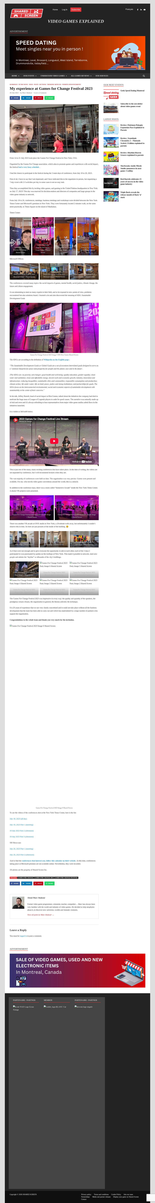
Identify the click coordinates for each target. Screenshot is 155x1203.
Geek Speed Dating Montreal (132, 91)
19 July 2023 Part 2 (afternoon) (22, 831)
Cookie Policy (116, 1194)
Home (55, 10)
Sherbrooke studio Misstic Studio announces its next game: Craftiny (131, 168)
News (31, 84)
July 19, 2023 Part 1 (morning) (21, 825)
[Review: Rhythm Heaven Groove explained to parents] (111, 153)
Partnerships (85, 1197)
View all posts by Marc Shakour (40, 915)
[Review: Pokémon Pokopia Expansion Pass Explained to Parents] (111, 125)
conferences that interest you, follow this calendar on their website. (49, 861)
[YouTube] (144, 9)
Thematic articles (54, 84)
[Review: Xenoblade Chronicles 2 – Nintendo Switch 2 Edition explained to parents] (111, 138)
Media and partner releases (101, 1197)
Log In (64, 10)
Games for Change (25, 878)
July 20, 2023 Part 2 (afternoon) (22, 855)
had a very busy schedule (28, 167)
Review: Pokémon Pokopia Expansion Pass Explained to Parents (132, 127)
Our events (28, 76)
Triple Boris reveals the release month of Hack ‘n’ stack (130, 194)
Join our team (128, 1194)
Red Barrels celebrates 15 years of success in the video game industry (131, 181)
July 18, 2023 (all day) (18, 819)
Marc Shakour (27, 93)
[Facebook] (137, 9)
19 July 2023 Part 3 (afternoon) (22, 837)
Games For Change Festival (66, 878)
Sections (42, 84)
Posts (36, 84)
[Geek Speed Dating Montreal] (111, 91)
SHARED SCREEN (30, 1194)
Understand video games (53, 76)
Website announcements (71, 84)
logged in (23, 936)
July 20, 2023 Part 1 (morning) (21, 849)
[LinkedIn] (141, 9)
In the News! (23, 84)
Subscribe (75, 10)
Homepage (14, 84)
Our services (102, 76)
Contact (83, 1199)
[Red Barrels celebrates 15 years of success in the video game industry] (111, 179)
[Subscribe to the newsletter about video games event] (111, 104)
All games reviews (80, 76)
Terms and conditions (101, 1194)
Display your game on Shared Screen (126, 1197)
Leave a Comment (40, 93)
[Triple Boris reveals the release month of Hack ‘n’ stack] (111, 192)
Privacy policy (86, 1194)
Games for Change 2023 (44, 878)
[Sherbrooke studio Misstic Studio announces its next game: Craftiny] (111, 166)
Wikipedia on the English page (56, 360)
